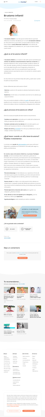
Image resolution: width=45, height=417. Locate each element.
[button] (36, 1)
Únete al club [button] (22, 257)
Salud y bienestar (9, 12)
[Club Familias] (22, 2)
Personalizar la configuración (13, 404)
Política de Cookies (14, 406)
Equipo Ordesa (13, 18)
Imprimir (38, 20)
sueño (27, 100)
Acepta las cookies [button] (28, 410)
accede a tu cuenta (20, 252)
